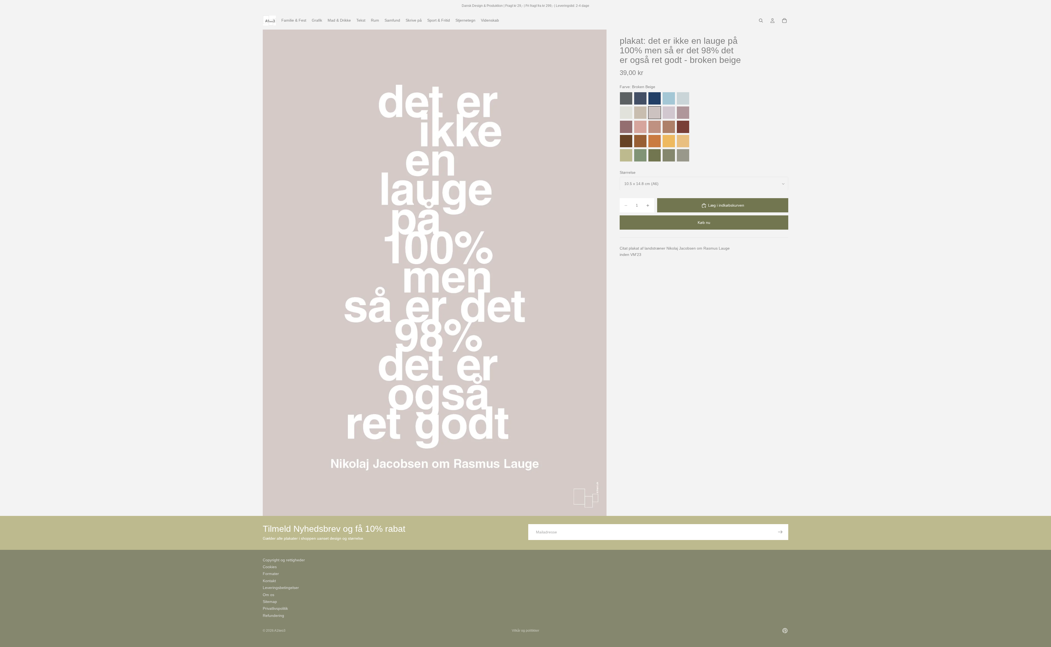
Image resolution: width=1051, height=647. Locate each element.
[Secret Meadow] (654, 155)
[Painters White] (626, 112)
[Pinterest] (785, 630)
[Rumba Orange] (654, 141)
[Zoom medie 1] (435, 273)
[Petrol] (640, 98)
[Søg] (761, 21)
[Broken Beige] (654, 112)
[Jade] (640, 155)
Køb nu (704, 223)
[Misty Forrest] (668, 155)
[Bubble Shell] (640, 126)
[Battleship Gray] (683, 155)
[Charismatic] (683, 141)
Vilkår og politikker (525, 630)
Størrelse (628, 172)
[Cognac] (640, 141)
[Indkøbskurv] (784, 21)
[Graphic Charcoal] (626, 98)
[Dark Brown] (626, 141)
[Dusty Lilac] (668, 112)
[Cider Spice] (668, 126)
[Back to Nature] (626, 155)
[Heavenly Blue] (668, 98)
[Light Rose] (683, 112)
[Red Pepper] (683, 126)
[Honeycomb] (668, 141)
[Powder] (654, 126)
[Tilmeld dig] (780, 532)
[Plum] (626, 126)
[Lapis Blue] (654, 98)
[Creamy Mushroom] (640, 112)
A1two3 (279, 630)
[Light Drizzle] (683, 98)
